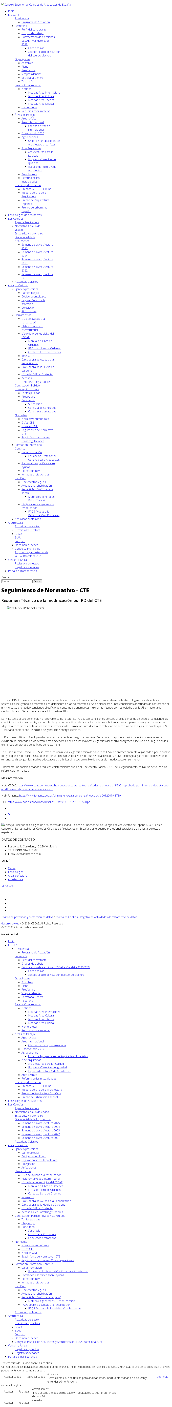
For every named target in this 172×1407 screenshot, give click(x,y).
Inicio (11, 11)
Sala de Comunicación (28, 85)
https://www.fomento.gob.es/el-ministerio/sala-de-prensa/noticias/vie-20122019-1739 (70, 795)
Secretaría (21, 26)
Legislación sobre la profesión (39, 1160)
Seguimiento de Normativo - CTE (41, 1256)
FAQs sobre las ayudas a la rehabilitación (46, 1305)
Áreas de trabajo (25, 115)
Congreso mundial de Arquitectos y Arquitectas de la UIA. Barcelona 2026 (31, 552)
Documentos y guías (34, 482)
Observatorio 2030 (33, 133)
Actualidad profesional (28, 519)
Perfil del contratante (34, 29)
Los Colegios (16, 218)
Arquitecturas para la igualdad (46, 1064)
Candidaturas (36, 48)
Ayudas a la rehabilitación (37, 485)
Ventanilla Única (17, 560)
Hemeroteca (29, 107)
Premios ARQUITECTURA (37, 189)
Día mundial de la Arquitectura (25, 239)
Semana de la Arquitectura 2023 (41, 1130)
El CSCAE (13, 15)
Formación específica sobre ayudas (43, 1275)
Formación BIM (31, 471)
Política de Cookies (66, 917)
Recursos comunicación (36, 111)
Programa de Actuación (36, 22)
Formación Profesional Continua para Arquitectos (44, 457)
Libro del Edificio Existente (37, 374)
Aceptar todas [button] (12, 1377)
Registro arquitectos (27, 563)
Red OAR (20, 478)
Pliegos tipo (28, 396)
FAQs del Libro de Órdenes (44, 348)
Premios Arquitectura (27, 530)
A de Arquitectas (31, 148)
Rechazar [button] (24, 1391)
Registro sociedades (27, 567)
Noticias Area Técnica (41, 100)
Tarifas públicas (31, 393)
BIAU (18, 537)
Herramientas (23, 315)
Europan (20, 541)
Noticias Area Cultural (41, 96)
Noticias (26, 89)
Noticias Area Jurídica (41, 104)
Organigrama (22, 59)
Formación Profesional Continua (34, 1264)
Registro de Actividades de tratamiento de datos (108, 917)
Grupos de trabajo (33, 33)
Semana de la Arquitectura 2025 (41, 1123)
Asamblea (27, 63)
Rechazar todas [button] (35, 1377)
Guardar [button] (37, 1400)
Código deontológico (34, 296)
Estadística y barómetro (29, 233)
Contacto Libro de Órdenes (44, 352)
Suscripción (35, 404)
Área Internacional (33, 122)
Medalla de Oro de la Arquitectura (34, 194)
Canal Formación (32, 452)
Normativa (21, 415)
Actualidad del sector (27, 526)
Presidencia (22, 18)
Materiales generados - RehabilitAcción (42, 498)
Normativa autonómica (35, 419)
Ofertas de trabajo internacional (39, 127)
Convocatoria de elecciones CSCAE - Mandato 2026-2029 (38, 40)
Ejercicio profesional (27, 289)
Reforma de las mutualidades (31, 179)
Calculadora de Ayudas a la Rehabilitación (38, 361)
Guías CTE (28, 422)
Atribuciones (29, 311)
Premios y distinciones (28, 185)
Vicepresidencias (31, 74)
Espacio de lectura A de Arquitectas (49, 1071)
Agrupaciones (30, 137)
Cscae (11, 868)
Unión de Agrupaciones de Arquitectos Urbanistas (44, 142)
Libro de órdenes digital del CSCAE (42, 1182)
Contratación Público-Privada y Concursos (28, 387)
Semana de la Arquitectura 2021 (41, 1138)
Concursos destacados (42, 411)
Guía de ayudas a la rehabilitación (33, 320)
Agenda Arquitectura (27, 222)
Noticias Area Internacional (44, 92)
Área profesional (18, 285)
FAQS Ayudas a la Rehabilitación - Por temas (43, 513)
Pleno (25, 66)
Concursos (28, 400)
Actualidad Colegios (26, 281)
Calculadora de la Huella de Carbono (43, 1204)
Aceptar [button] (8, 1391)
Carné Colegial (30, 293)
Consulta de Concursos (42, 408)
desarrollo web (10, 923)
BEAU (18, 534)
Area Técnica (29, 174)
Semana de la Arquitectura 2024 (41, 1127)
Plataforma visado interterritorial (32, 328)
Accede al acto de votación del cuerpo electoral (44, 53)
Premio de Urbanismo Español (40, 1097)
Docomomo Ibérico (26, 545)
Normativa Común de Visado (32, 1112)
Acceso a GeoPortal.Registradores (36, 380)
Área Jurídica (29, 118)
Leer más (162, 1377)
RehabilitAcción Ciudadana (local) (41, 1297)
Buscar (5, 577)
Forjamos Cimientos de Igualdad (47, 1067)
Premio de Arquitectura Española (41, 1093)
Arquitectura (15, 523)
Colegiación (28, 307)
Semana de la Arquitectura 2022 (41, 1134)
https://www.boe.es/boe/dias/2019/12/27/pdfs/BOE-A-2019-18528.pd (49, 802)
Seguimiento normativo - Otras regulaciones (36, 439)
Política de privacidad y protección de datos (27, 917)
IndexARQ (28, 356)
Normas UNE (30, 426)
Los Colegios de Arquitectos (25, 215)
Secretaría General (33, 78)
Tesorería (27, 81)
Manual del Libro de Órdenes (45, 1186)
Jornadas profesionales (35, 474)
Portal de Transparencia (22, 571)
